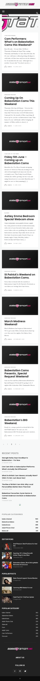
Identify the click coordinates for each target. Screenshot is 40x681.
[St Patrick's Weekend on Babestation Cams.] (20, 259)
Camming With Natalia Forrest (22, 587)
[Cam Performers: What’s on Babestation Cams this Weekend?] (20, 23)
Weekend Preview (10, 94)
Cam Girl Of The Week (11, 153)
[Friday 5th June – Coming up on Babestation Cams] (20, 141)
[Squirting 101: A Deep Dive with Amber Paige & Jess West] (7, 555)
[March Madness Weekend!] (20, 306)
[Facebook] (15, 671)
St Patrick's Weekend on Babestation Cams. (19, 276)
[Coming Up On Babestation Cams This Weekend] (20, 82)
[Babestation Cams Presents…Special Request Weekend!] (20, 355)
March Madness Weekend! (14, 323)
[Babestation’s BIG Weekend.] (20, 404)
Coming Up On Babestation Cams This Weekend (19, 101)
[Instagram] (20, 671)
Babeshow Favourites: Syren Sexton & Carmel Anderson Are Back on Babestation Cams (19, 495)
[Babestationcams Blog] (20, 4)
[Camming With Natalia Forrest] (7, 590)
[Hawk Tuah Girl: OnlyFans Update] (7, 599)
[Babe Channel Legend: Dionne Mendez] (7, 580)
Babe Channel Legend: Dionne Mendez (25, 578)
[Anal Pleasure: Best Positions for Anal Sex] (7, 546)
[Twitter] (25, 671)
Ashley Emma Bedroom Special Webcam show (19, 217)
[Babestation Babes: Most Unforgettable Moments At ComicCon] (7, 565)
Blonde (6, 212)
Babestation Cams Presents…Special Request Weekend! (16, 373)
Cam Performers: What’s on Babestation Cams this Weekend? (19, 42)
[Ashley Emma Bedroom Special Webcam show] (20, 201)
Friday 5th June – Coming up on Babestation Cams (16, 160)
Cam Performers (10, 35)
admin (9, 66)
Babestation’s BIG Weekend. (15, 421)
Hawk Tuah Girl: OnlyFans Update (23, 597)
